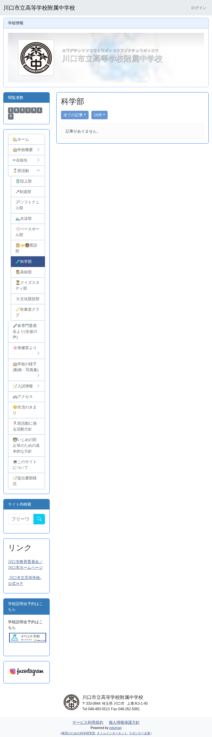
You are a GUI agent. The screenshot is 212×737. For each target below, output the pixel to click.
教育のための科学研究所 (78, 733)
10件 (98, 115)
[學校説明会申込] (27, 637)
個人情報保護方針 (124, 722)
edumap (115, 728)
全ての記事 (73, 115)
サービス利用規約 (87, 722)
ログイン (198, 8)
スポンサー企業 (139, 733)
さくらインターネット (112, 733)
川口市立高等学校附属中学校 (39, 8)
